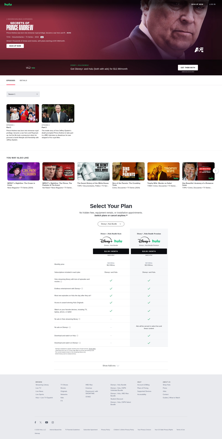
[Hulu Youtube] (48, 422)
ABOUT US (166, 382)
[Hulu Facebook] (37, 422)
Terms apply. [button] (92, 348)
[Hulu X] (42, 422)
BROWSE (39, 382)
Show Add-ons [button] (109, 366)
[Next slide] (215, 170)
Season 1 (11, 94)
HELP (139, 382)
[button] (10, 80)
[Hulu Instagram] (53, 422)
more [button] (69, 33)
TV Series (29, 37)
